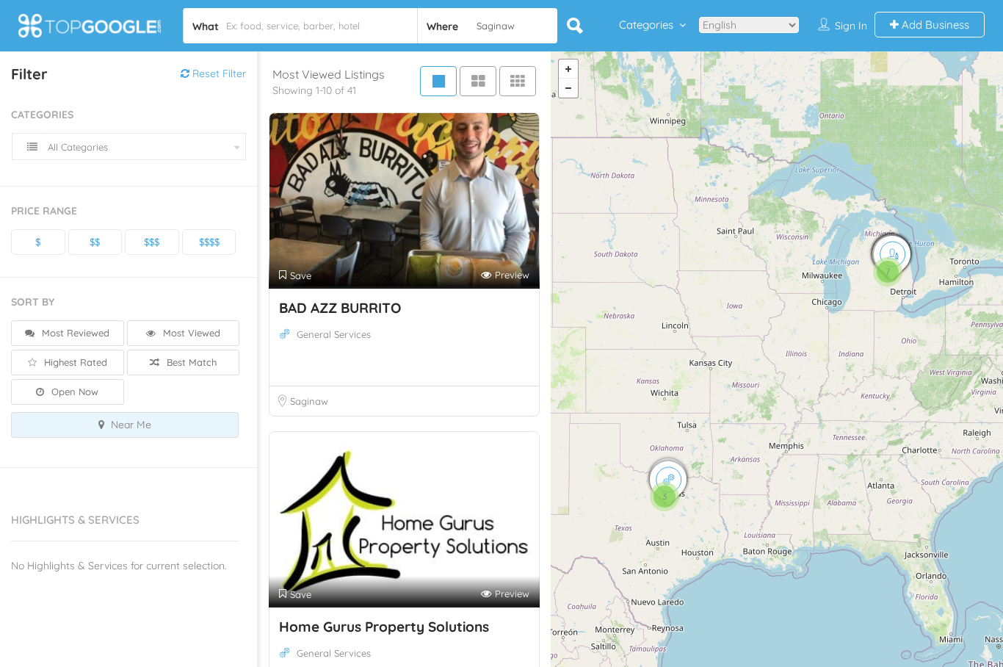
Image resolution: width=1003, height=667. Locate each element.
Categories (646, 25)
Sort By (32, 302)
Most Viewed (190, 333)
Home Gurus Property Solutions (384, 626)
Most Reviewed (74, 333)
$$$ (151, 242)
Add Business (934, 25)
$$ (95, 242)
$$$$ (209, 242)
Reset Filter (217, 73)
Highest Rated (74, 362)
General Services (334, 334)
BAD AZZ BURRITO (340, 308)
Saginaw (309, 401)
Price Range (44, 210)
